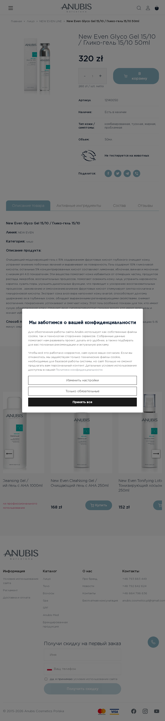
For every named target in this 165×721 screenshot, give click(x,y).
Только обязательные (82, 391)
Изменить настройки (82, 380)
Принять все (82, 402)
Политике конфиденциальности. (79, 369)
